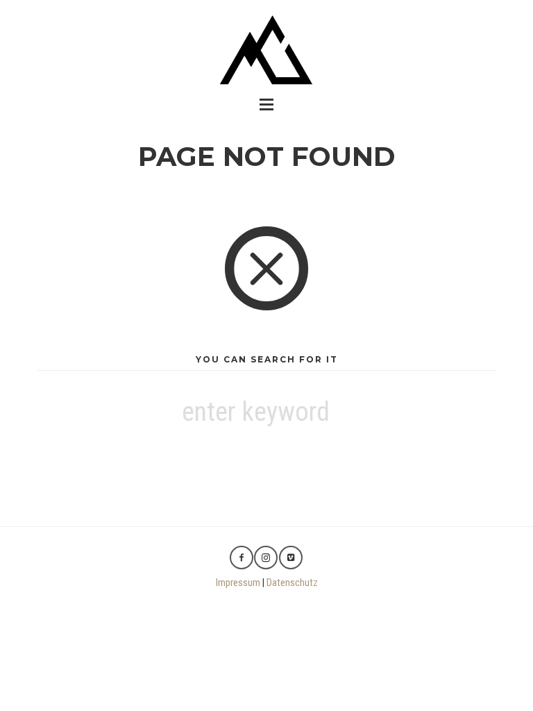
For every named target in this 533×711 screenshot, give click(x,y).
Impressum (238, 582)
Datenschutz (292, 582)
